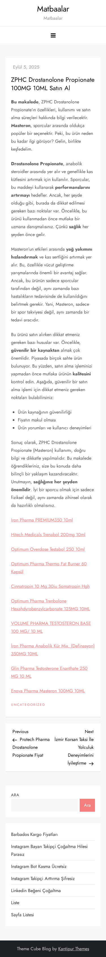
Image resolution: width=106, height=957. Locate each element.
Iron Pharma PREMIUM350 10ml (42, 520)
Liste (15, 902)
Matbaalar (53, 9)
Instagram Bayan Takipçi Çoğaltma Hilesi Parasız (49, 850)
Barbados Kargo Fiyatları (34, 834)
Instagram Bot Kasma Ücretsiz (38, 866)
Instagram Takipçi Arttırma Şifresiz (43, 878)
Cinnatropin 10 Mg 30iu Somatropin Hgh (50, 586)
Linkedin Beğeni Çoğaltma (36, 890)
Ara (15, 795)
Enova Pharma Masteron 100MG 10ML (48, 691)
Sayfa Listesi (22, 914)
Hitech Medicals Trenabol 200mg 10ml (48, 534)
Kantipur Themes (73, 948)
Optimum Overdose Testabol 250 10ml (48, 549)
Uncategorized (28, 705)
